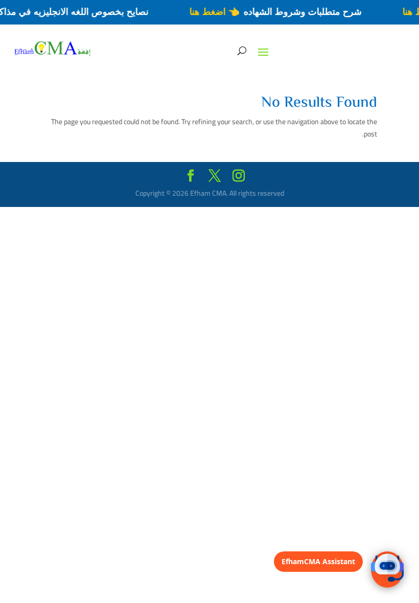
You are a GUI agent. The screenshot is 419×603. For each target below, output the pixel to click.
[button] (387, 569)
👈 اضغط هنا (219, 12)
